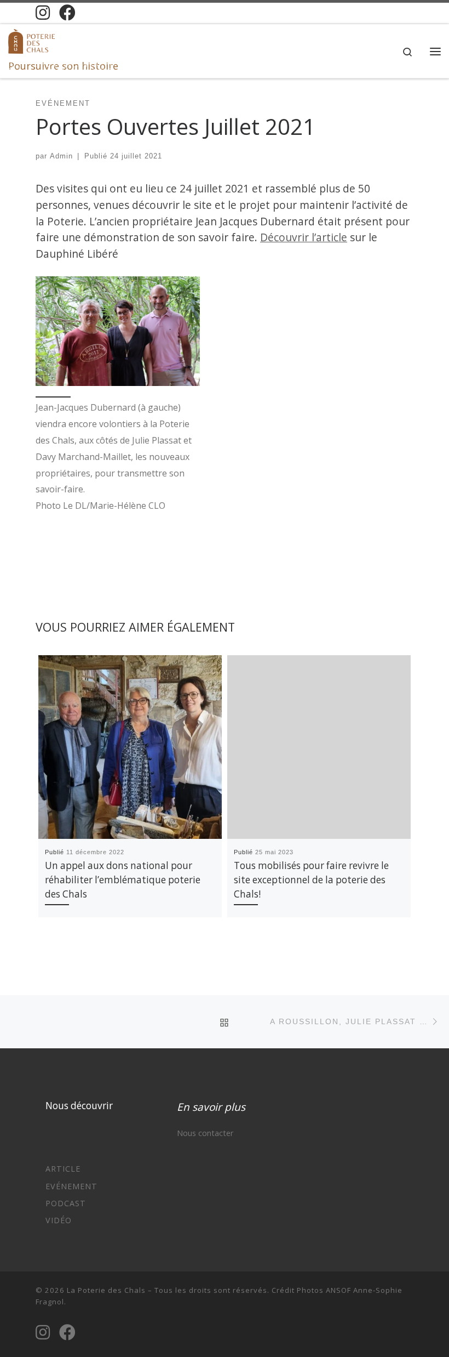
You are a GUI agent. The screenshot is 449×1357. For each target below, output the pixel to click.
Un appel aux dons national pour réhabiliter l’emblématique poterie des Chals (122, 879)
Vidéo (58, 1220)
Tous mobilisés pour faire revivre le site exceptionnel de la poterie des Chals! (311, 879)
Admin (61, 156)
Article (62, 1168)
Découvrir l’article (303, 237)
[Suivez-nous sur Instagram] (43, 12)
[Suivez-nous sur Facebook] (67, 12)
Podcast (65, 1203)
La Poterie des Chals (106, 1290)
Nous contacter (205, 1133)
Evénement (71, 1186)
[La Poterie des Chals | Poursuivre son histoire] (31, 40)
